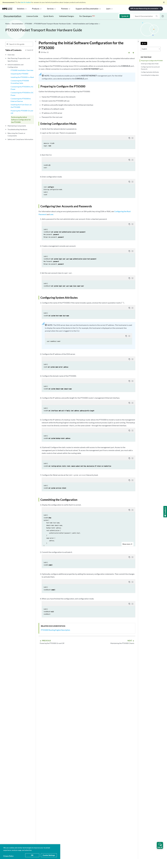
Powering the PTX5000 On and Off (22, 112)
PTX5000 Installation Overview (22, 70)
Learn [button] (108, 9)
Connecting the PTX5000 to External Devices (21, 100)
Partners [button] (64, 9)
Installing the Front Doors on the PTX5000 (21, 106)
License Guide (32, 16)
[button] (160, 845)
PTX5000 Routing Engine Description (55, 630)
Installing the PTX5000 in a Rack (22, 77)
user (51, 214)
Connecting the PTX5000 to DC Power (22, 94)
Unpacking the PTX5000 (19, 74)
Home (7, 24)
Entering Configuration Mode (149, 64)
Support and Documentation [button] (87, 9)
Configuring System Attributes (150, 72)
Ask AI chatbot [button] (26, 2)
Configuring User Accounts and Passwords (150, 68)
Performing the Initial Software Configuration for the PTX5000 (21, 119)
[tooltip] (144, 43)
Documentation (12, 16)
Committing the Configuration (150, 75)
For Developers (87, 16)
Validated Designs (66, 16)
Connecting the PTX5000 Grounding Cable (20, 82)
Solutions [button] (20, 9)
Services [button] (50, 9)
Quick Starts (48, 16)
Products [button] (35, 9)
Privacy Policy (8, 856)
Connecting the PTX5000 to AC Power (22, 88)
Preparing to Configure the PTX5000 (152, 60)
